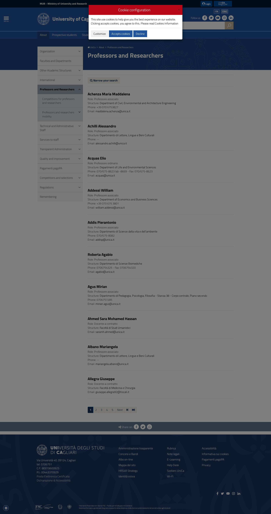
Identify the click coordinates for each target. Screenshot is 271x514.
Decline (140, 34)
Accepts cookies (121, 34)
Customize (99, 34)
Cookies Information (166, 23)
